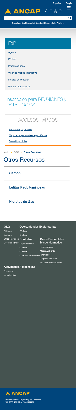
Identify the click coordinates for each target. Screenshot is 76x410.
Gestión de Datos (12, 243)
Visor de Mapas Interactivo (22, 73)
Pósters (12, 59)
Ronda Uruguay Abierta (20, 130)
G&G (16, 152)
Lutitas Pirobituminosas (27, 187)
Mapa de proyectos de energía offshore (28, 136)
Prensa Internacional (19, 86)
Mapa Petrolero (27, 244)
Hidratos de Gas (21, 202)
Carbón (14, 173)
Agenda (12, 52)
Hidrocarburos (46, 247)
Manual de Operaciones (51, 263)
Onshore (8, 235)
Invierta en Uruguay (18, 80)
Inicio (6, 152)
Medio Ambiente (47, 251)
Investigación (10, 275)
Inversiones (45, 255)
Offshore (8, 231)
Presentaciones (16, 66)
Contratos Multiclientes (30, 255)
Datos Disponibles (18, 141)
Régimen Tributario (48, 259)
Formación (8, 271)
